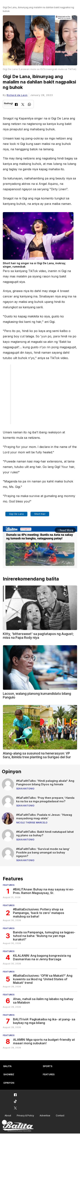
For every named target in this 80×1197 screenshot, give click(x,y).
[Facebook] (16, 104)
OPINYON (8, 1082)
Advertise (45, 1115)
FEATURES (49, 1074)
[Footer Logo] (17, 1126)
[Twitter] (22, 104)
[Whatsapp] (29, 104)
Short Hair (39, 514)
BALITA (7, 1066)
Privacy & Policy (25, 1115)
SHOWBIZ (8, 1074)
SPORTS (47, 1066)
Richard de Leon (17, 95)
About (8, 1115)
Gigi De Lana (16, 514)
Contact (60, 1115)
